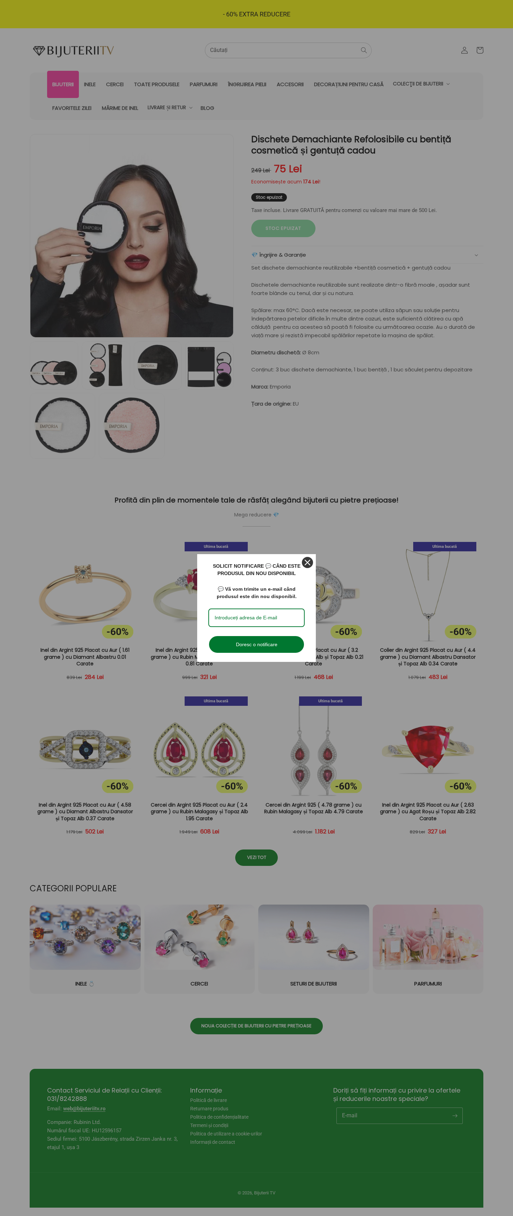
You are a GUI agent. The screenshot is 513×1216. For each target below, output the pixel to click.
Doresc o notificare (256, 644)
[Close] (307, 562)
